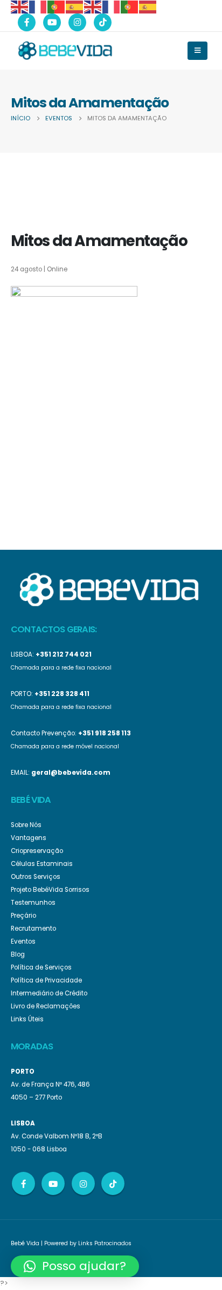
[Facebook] (27, 22)
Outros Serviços (35, 876)
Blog (18, 954)
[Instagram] (77, 22)
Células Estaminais (42, 863)
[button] (75, 1266)
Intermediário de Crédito (49, 993)
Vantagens (28, 838)
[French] (38, 6)
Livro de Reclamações (45, 1006)
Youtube (53, 1183)
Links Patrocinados (104, 1243)
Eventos (23, 941)
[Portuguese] (56, 6)
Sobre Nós (26, 825)
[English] (20, 6)
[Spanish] (75, 6)
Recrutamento (33, 928)
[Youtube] (52, 22)
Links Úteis (27, 1019)
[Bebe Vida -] (65, 50)
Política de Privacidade (46, 980)
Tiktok (112, 1183)
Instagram (83, 1183)
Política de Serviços (41, 967)
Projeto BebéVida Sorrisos (50, 889)
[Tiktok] (103, 22)
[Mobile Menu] (197, 51)
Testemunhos (33, 902)
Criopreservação (37, 851)
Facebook (23, 1183)
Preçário (23, 915)
